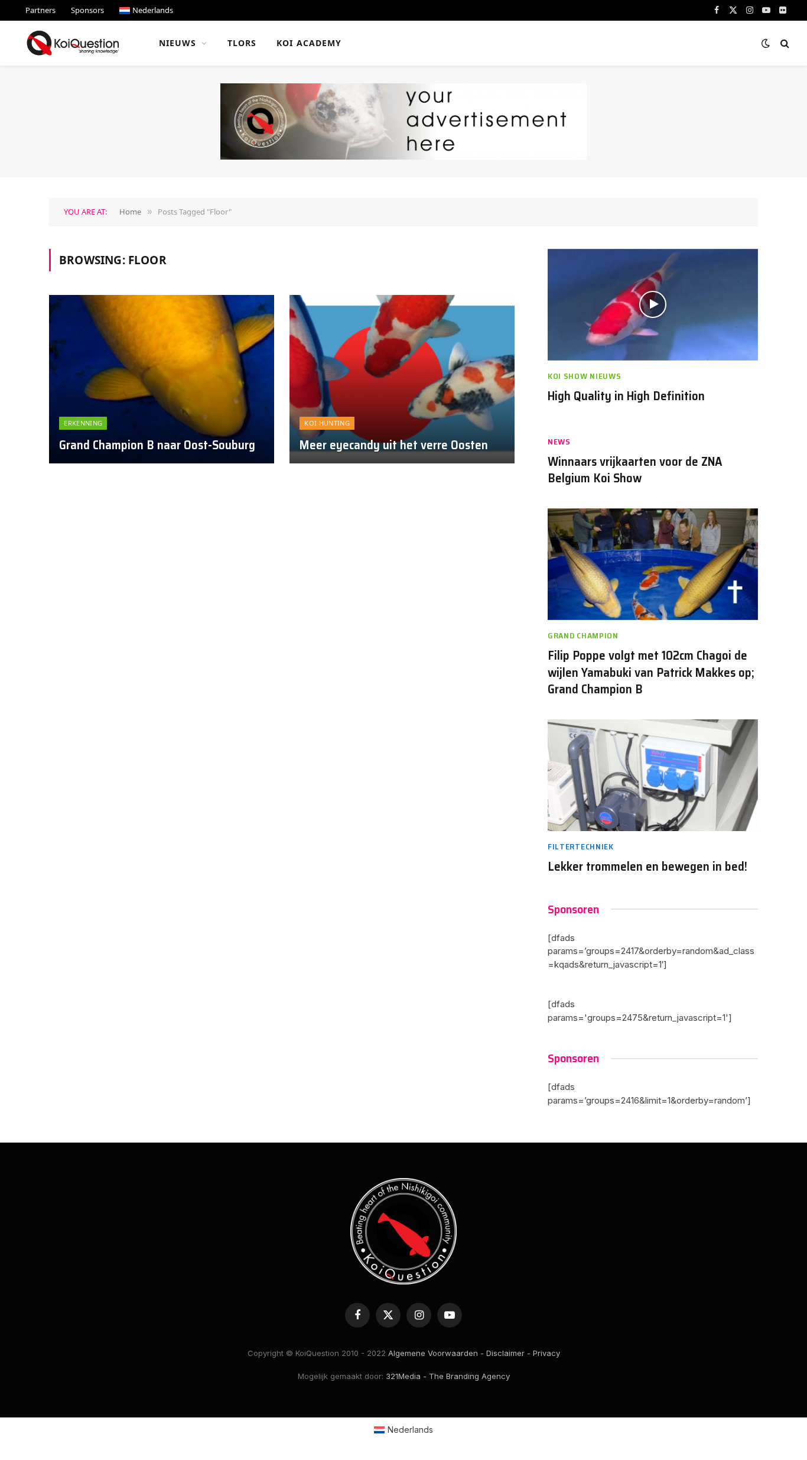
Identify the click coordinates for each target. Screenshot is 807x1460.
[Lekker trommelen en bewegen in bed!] (653, 775)
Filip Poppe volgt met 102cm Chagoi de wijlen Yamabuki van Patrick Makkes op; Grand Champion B (651, 672)
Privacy (546, 1353)
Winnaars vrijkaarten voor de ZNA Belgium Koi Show (635, 470)
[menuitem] (146, 10)
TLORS (242, 42)
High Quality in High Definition (626, 396)
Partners (40, 10)
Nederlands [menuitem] (410, 1430)
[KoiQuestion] (73, 43)
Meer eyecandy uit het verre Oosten (394, 445)
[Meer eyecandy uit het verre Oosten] (402, 379)
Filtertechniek (581, 847)
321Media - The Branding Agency (448, 1376)
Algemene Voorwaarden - (436, 1353)
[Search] (783, 43)
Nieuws (178, 42)
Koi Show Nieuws (584, 376)
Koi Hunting (327, 422)
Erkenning (83, 422)
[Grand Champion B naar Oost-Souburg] (161, 379)
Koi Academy (308, 42)
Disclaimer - (508, 1353)
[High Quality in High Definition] (653, 305)
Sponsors (87, 10)
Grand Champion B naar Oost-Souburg (157, 445)
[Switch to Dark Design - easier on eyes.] (766, 43)
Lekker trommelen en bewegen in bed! (647, 866)
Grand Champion (583, 636)
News (559, 442)
